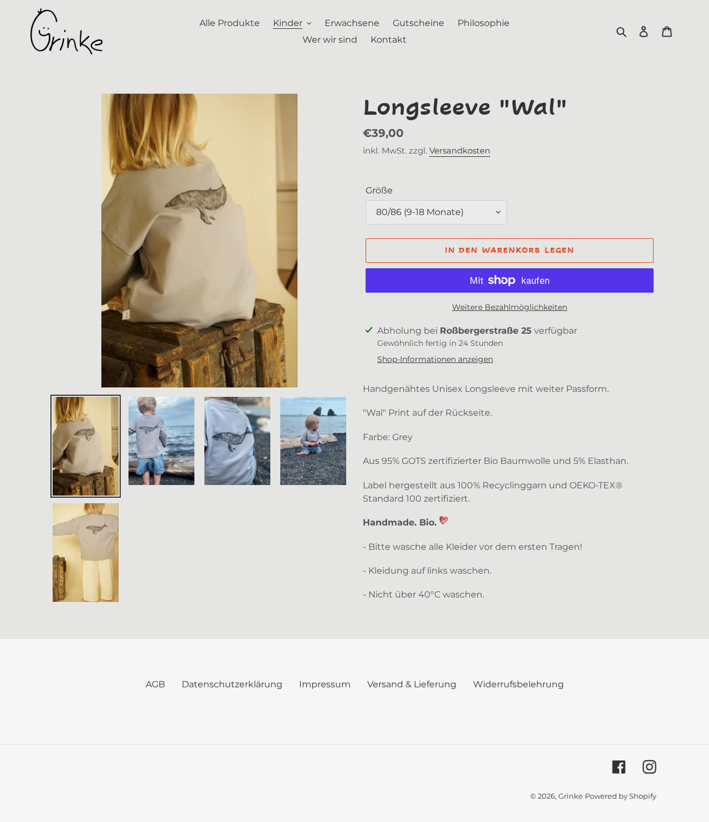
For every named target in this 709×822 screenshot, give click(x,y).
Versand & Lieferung (411, 684)
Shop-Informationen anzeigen (435, 359)
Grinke (570, 796)
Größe (379, 190)
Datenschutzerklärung (232, 684)
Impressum (325, 684)
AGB (155, 684)
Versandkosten (459, 150)
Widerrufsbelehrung (518, 684)
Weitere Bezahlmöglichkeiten (509, 307)
